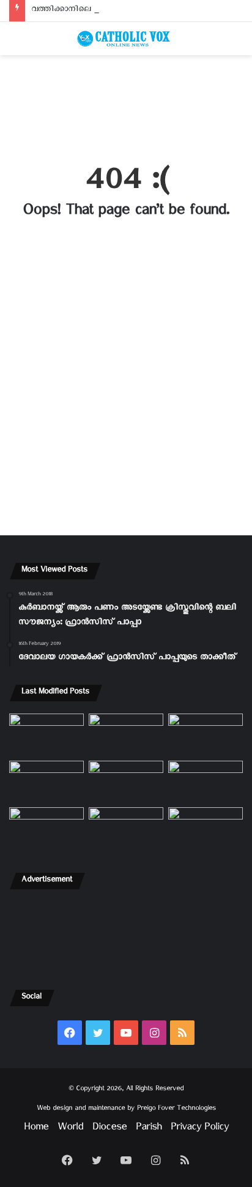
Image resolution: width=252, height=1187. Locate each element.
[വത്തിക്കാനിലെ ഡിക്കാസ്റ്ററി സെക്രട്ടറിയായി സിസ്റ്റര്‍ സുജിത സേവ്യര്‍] (126, 828)
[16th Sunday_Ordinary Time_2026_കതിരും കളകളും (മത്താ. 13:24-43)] (46, 782)
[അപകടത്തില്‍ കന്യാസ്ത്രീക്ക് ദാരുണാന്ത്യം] (205, 828)
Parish (148, 1129)
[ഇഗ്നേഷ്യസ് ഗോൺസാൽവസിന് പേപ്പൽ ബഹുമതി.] (126, 735)
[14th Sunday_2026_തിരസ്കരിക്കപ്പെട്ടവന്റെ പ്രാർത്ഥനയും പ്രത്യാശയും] (46, 828)
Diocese (109, 1129)
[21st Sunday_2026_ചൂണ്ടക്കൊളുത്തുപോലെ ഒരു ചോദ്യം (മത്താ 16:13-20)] (46, 735)
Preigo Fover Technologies (176, 1109)
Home (36, 1129)
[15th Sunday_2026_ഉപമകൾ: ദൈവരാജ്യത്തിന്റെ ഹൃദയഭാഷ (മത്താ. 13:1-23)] (126, 782)
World (70, 1129)
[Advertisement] (126, 102)
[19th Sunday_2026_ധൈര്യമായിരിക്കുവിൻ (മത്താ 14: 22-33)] (205, 735)
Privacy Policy (200, 1129)
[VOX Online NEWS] (126, 39)
